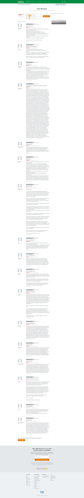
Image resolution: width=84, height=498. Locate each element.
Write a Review (46, 16)
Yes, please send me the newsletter (42, 459)
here (32, 464)
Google (31, 41)
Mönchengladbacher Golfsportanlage (24, 4)
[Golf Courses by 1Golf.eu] (21, 2)
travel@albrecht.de (48, 463)
